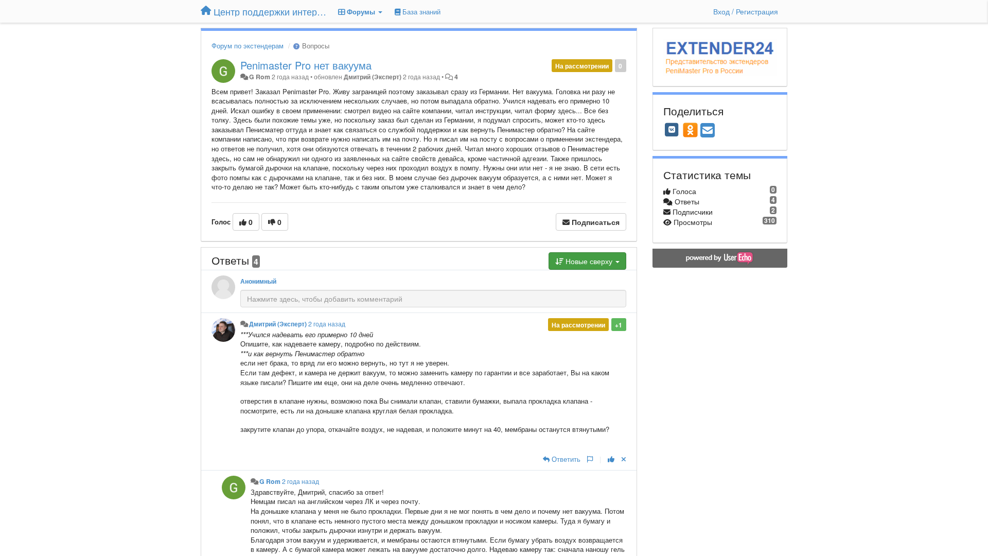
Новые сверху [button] (588, 261)
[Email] (707, 131)
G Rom (259, 76)
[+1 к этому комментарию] (611, 459)
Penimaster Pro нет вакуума (306, 65)
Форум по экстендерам (247, 45)
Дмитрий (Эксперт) (372, 76)
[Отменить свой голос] (623, 459)
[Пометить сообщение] (590, 459)
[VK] (672, 129)
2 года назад (326, 323)
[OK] (690, 129)
